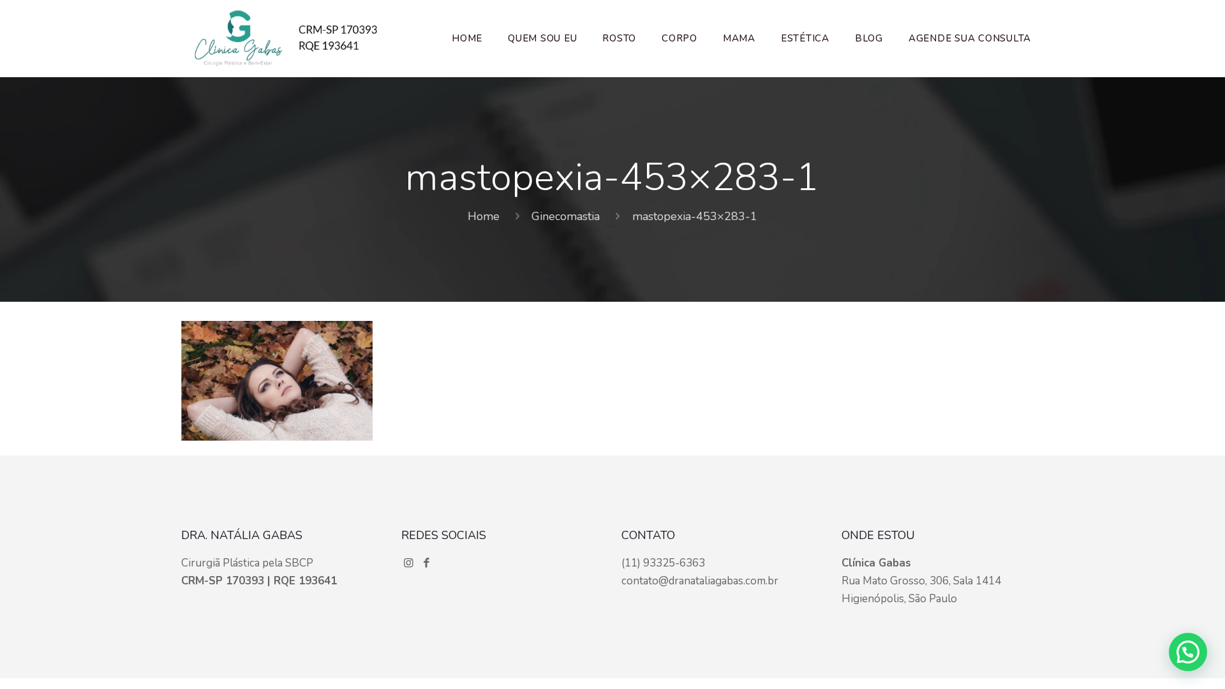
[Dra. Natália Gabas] (286, 38)
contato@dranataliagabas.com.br (699, 581)
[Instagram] (410, 563)
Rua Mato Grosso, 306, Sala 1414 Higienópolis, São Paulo (921, 581)
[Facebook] (426, 563)
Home (484, 216)
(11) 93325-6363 (663, 563)
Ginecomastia (565, 216)
